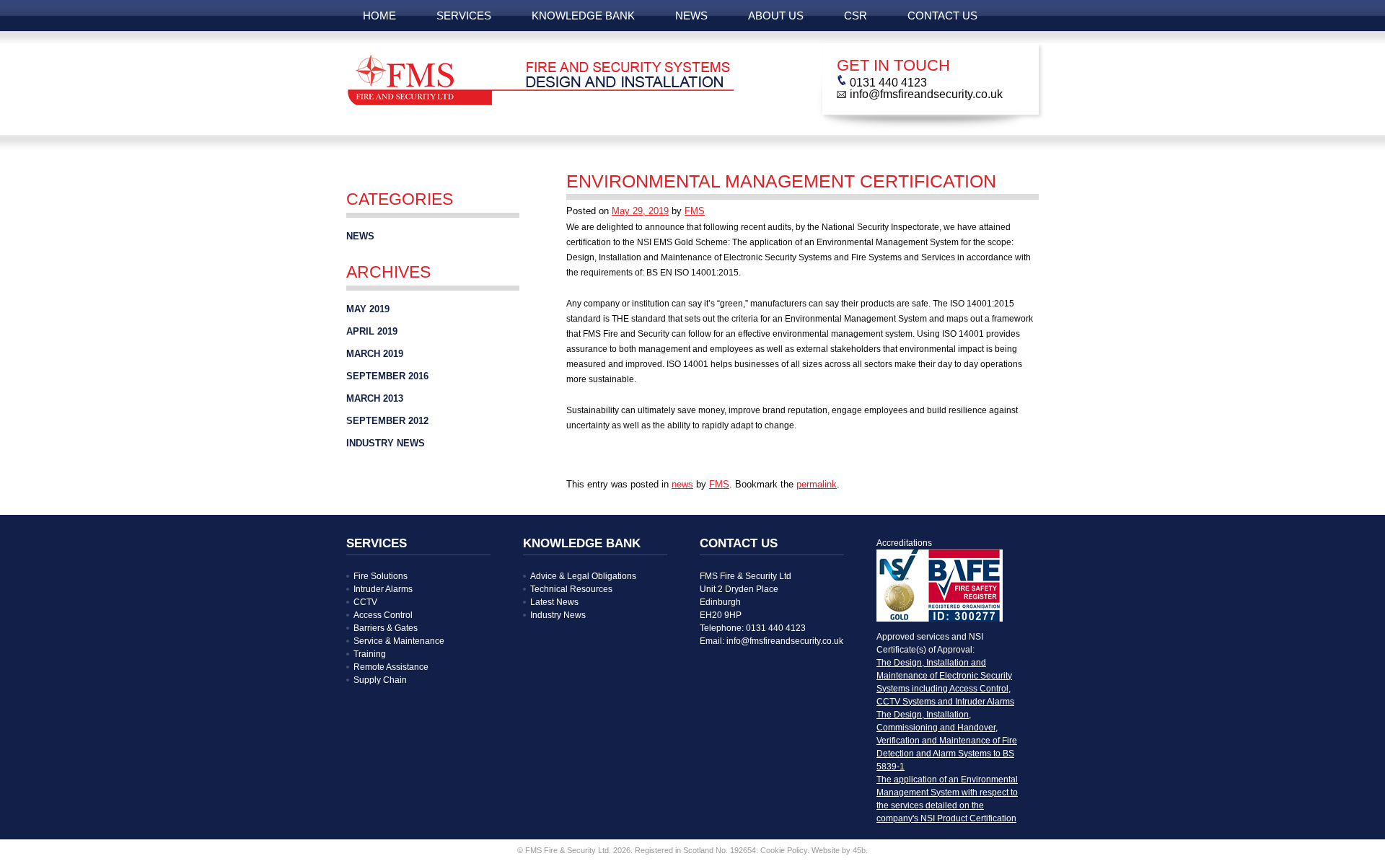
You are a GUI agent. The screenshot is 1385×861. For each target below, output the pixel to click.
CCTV (365, 602)
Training (369, 654)
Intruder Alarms (383, 589)
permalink (816, 484)
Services (463, 15)
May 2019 (368, 309)
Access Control (383, 615)
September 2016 (387, 376)
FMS (695, 211)
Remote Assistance (390, 667)
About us (776, 15)
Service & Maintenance (398, 641)
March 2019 (374, 353)
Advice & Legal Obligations (583, 576)
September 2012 (387, 420)
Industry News (385, 443)
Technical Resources (571, 589)
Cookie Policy (783, 850)
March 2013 (374, 398)
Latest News (554, 602)
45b (859, 850)
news (691, 15)
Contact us (942, 15)
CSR (855, 15)
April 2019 (371, 331)
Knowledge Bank (583, 15)
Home (379, 15)
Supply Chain (380, 680)
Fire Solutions (380, 576)
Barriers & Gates (385, 628)
